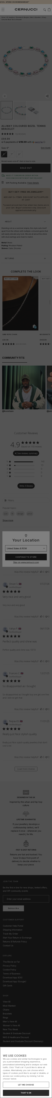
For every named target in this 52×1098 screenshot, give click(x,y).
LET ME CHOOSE (26, 1085)
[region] (26, 1072)
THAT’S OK (26, 1093)
